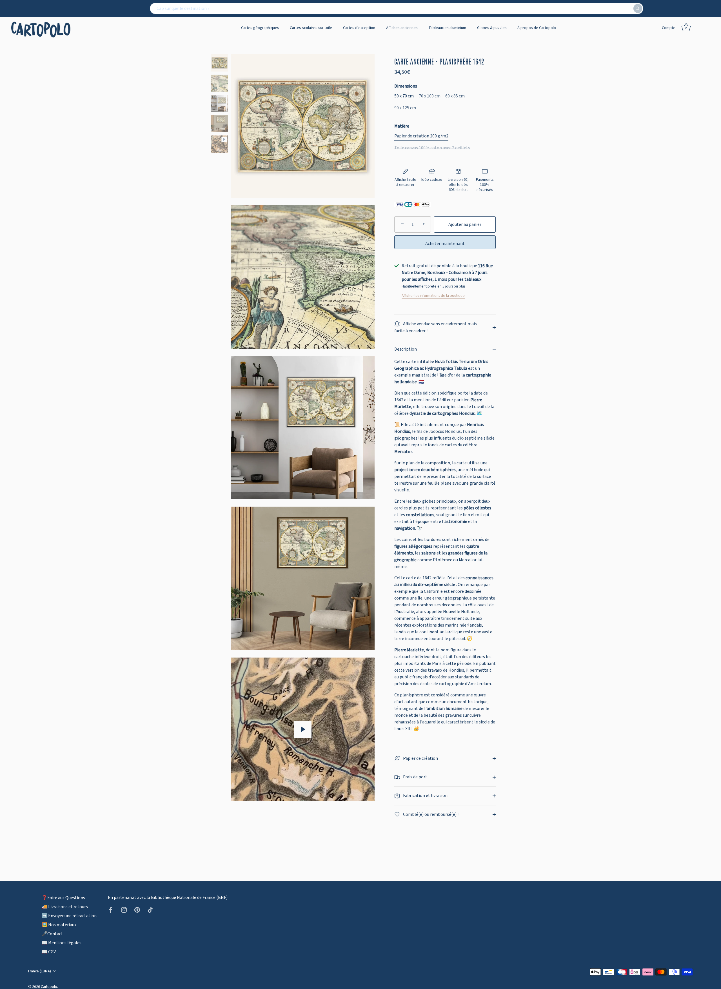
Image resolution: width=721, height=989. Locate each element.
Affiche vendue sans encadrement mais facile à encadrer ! (435, 327)
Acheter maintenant (445, 243)
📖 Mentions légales (61, 942)
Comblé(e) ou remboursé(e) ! (430, 814)
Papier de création (420, 758)
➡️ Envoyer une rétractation (69, 915)
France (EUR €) (39, 970)
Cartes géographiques (260, 28)
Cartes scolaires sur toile (311, 28)
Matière (401, 126)
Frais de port (414, 777)
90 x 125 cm (405, 108)
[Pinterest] (137, 909)
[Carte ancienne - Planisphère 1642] (219, 63)
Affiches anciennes (402, 28)
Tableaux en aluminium (447, 28)
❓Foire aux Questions (63, 897)
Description (405, 349)
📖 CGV (49, 951)
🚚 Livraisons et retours (65, 906)
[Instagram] (124, 909)
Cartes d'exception (359, 28)
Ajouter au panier (464, 224)
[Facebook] (111, 909)
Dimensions (405, 86)
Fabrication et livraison (425, 795)
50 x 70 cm (404, 96)
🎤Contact (52, 933)
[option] (219, 64)
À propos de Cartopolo (536, 28)
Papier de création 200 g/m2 (421, 136)
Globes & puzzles (492, 28)
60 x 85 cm (455, 96)
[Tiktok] (150, 909)
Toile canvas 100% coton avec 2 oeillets (432, 148)
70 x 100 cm (429, 96)
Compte (668, 28)
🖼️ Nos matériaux (59, 924)
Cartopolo (49, 986)
